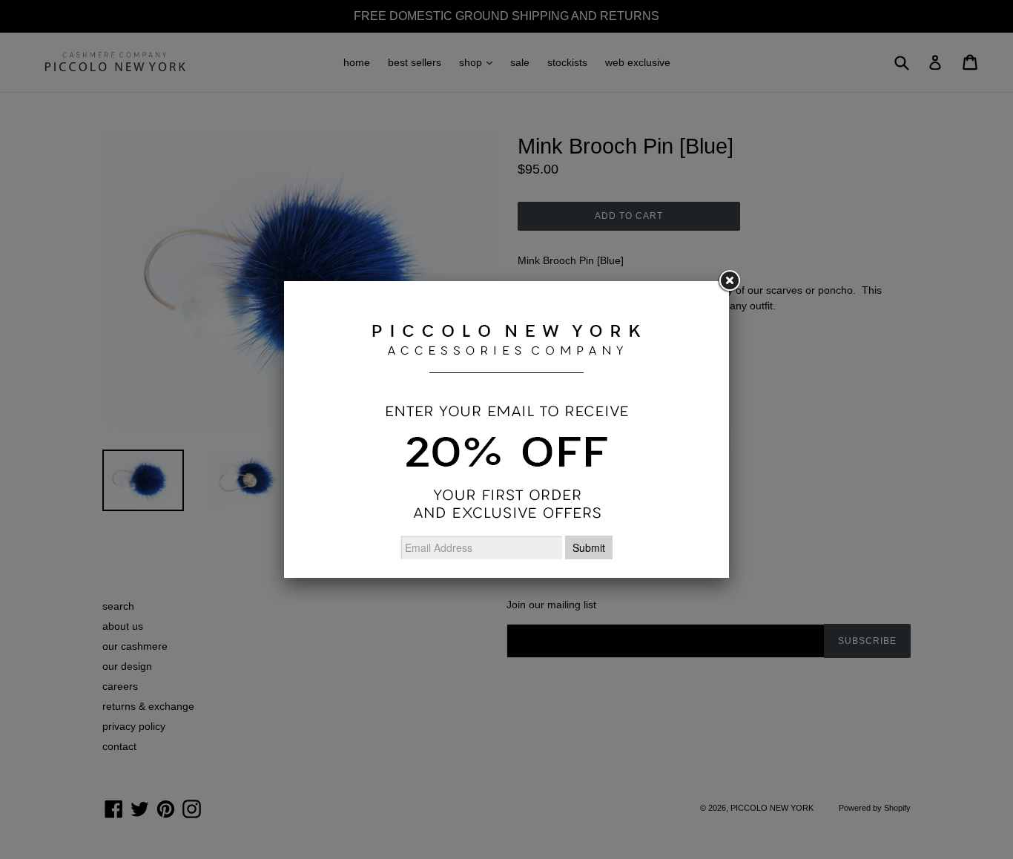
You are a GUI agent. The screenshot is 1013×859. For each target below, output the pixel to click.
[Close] (729, 281)
